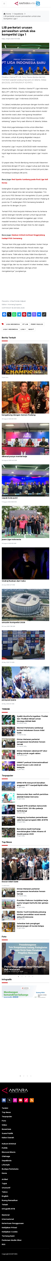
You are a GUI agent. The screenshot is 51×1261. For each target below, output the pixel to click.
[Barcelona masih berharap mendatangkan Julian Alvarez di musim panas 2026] (8, 832)
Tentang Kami (8, 1236)
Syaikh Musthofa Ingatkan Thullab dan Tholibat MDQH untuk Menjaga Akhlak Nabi (32, 718)
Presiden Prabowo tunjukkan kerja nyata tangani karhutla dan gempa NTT (32, 903)
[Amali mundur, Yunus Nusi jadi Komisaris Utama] (24, 359)
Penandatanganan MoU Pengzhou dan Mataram (24, 968)
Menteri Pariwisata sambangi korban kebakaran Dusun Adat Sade (30, 730)
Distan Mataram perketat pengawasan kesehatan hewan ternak (31, 741)
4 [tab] (29, 976)
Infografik (7, 979)
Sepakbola (18, 14)
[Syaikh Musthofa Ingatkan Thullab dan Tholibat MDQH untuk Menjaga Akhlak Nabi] (8, 720)
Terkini (5, 1108)
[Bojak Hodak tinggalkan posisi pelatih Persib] (23, 645)
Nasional (5, 1215)
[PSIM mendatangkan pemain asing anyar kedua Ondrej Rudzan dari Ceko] (25, 563)
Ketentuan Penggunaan (13, 1223)
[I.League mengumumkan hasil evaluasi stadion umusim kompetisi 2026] (25, 605)
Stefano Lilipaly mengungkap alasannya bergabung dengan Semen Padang (21, 413)
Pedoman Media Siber (12, 1240)
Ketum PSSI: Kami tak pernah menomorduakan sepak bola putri (24, 496)
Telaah (5, 1205)
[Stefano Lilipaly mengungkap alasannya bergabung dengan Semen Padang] (25, 397)
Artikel (5, 1179)
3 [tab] (25, 976)
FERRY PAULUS (37, 324)
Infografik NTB (8, 1209)
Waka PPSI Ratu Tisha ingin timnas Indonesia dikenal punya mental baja (23, 455)
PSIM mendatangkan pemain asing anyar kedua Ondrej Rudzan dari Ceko (25, 579)
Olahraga (6, 1156)
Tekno (5, 1192)
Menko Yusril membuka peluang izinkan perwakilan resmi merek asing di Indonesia (31, 914)
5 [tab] (32, 976)
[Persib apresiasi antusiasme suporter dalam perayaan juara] (25, 682)
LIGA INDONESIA (13, 324)
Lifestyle (6, 1165)
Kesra (4, 1173)
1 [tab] (18, 976)
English (5, 1196)
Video (4, 1125)
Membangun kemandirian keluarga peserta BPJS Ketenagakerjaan (25, 1068)
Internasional (8, 1219)
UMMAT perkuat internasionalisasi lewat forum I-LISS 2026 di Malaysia (32, 765)
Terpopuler (7, 775)
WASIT (31, 329)
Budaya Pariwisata (10, 1169)
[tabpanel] (25, 959)
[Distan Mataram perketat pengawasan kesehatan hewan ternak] (8, 743)
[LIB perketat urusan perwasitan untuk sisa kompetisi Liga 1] (25, 864)
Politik (4, 1148)
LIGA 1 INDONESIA (10, 329)
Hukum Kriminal (9, 1144)
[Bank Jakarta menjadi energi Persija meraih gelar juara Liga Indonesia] (25, 522)
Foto (4, 937)
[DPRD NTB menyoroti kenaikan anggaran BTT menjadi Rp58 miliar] (8, 786)
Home (8, 14)
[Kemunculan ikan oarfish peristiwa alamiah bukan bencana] (8, 798)
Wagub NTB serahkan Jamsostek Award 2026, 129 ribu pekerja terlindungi (32, 808)
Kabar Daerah (8, 1138)
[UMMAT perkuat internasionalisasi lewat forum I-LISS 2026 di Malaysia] (8, 766)
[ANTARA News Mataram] (27, 3)
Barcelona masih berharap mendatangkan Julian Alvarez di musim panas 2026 (31, 831)
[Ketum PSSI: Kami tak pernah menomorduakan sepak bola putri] (25, 480)
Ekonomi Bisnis (8, 1152)
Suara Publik (7, 1133)
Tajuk (4, 1183)
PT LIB (25, 324)
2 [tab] (22, 976)
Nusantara (6, 1129)
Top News (7, 842)
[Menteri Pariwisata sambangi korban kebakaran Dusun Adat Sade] (8, 731)
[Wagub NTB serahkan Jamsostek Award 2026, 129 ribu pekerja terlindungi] (8, 809)
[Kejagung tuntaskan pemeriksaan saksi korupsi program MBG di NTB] (8, 821)
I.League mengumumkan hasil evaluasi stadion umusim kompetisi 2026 (24, 621)
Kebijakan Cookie (10, 1232)
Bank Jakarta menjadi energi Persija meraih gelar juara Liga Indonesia (25, 538)
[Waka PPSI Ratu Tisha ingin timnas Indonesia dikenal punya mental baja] (25, 439)
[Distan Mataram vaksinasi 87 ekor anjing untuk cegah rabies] (8, 754)
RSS (3, 1244)
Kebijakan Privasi (9, 1227)
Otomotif (6, 1188)
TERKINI (6, 709)
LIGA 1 (23, 329)
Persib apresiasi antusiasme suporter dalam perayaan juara (23, 698)
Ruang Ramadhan (10, 1200)
